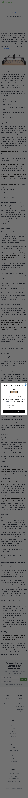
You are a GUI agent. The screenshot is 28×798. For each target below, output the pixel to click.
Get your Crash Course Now (14, 411)
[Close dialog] (25, 384)
